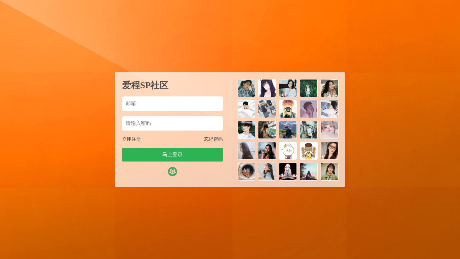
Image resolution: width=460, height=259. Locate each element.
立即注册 (131, 139)
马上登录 (172, 154)
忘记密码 (213, 139)
